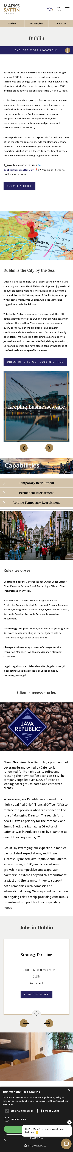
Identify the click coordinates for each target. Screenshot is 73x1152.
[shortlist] (36, 1014)
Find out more (36, 994)
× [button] (69, 1090)
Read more (8, 1104)
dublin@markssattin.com (19, 170)
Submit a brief (19, 186)
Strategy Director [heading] (36, 954)
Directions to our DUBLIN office (35, 362)
